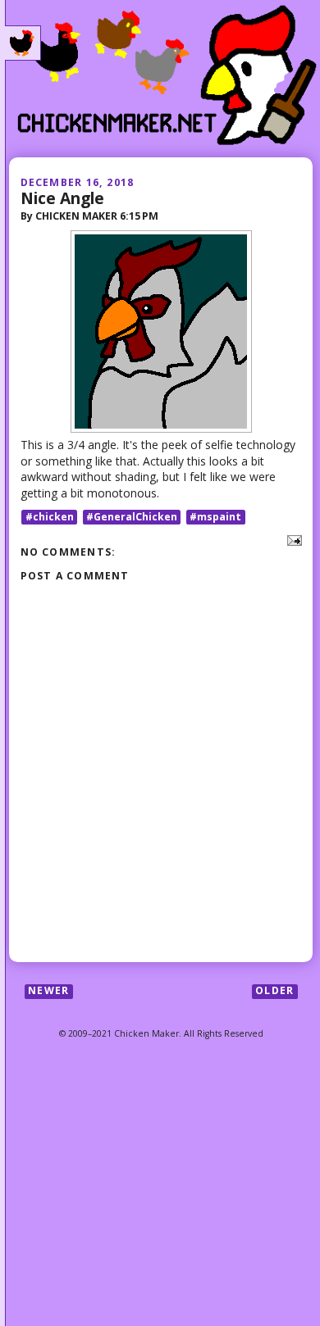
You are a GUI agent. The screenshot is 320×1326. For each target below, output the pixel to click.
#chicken (49, 517)
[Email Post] (291, 539)
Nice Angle (62, 198)
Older (274, 991)
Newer (48, 991)
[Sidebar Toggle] (23, 43)
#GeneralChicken (131, 517)
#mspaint (215, 517)
